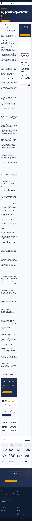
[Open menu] (11, 3)
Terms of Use (18, 507)
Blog (17, 497)
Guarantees (18, 491)
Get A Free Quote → (6, 394)
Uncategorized (5, 7)
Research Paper (3, 510)
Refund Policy (19, 510)
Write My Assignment (7, 392)
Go (29, 85)
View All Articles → (27, 440)
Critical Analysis (3, 513)
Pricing (18, 494)
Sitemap (18, 511)
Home (1, 7)
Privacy (2, 519)
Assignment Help (3, 507)
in (5, 497)
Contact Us (18, 498)
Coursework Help (3, 511)
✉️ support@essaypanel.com (21, 514)
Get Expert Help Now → (6, 415)
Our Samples (18, 495)
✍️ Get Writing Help (5, 20)
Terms (4, 519)
